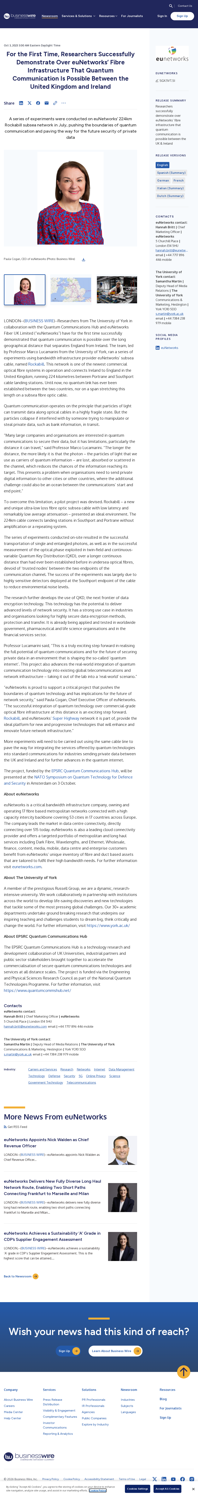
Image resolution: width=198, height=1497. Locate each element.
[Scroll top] (183, 1372)
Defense (54, 1076)
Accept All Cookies (167, 1488)
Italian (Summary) (170, 188)
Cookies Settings (137, 1488)
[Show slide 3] (117, 289)
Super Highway (66, 718)
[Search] (171, 6)
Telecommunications (81, 1082)
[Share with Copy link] (55, 103)
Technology (36, 1076)
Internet (99, 1069)
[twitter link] (154, 1479)
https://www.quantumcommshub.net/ (37, 990)
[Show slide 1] (24, 289)
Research (67, 1069)
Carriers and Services (42, 1069)
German (163, 180)
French (179, 180)
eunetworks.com (26, 866)
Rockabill (36, 364)
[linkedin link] (164, 1479)
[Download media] (83, 259)
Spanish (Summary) (171, 173)
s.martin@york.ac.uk (18, 1054)
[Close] (193, 1489)
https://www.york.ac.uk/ (108, 925)
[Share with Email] (47, 103)
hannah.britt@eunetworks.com (25, 1026)
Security (69, 1076)
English (162, 165)
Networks (83, 1069)
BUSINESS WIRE (39, 320)
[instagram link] (191, 1479)
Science (114, 1076)
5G (81, 1076)
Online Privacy (96, 1076)
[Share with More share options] (64, 103)
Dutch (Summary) (170, 196)
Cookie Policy (97, 1490)
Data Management (121, 1069)
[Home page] (20, 16)
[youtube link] (173, 1479)
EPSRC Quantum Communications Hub (85, 770)
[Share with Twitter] (29, 103)
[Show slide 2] (71, 289)
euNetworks (169, 348)
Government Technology (45, 1082)
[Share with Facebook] (38, 103)
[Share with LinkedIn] (21, 103)
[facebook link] (182, 1479)
